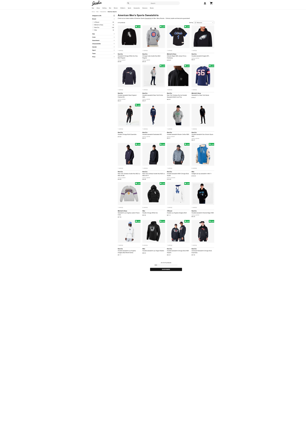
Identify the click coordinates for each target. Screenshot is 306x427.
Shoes (98, 8)
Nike (193, 172)
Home (93, 11)
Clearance (144, 8)
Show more (166, 269)
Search (153, 3)
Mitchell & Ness (171, 54)
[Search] (128, 3)
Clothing (104, 8)
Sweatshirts (103, 11)
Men (110, 8)
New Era (120, 54)
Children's (122, 8)
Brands (152, 8)
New (93, 8)
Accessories (137, 8)
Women (116, 8)
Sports (129, 8)
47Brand (169, 211)
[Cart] (211, 3)
